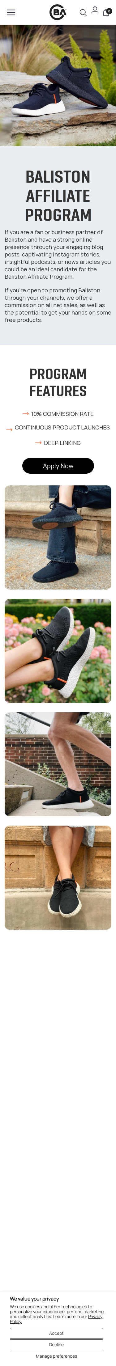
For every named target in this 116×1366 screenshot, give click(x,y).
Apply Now (58, 466)
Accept (56, 1333)
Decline (56, 1344)
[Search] (83, 12)
